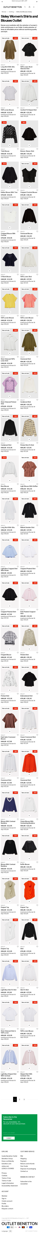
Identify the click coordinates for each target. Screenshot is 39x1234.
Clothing (11, 12)
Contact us (24, 1171)
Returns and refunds (27, 1164)
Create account (7, 1201)
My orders (5, 1206)
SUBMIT (9, 1138)
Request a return (7, 1208)
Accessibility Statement (10, 1186)
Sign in (4, 1198)
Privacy (4, 1173)
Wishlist (4, 1196)
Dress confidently (8, 1161)
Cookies (4, 1175)
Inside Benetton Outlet (9, 1156)
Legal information (8, 1183)
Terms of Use (6, 1178)
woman (4, 12)
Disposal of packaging (28, 1169)
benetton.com (6, 1164)
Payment (23, 1161)
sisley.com (5, 1166)
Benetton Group (7, 1158)
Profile (4, 1203)
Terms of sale (6, 1181)
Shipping (23, 1158)
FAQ (21, 1156)
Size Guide (24, 1166)
